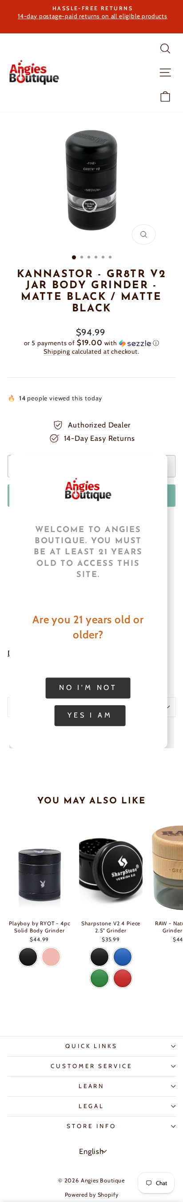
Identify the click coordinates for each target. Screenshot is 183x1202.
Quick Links (91, 1045)
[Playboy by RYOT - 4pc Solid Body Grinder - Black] (28, 957)
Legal (91, 1105)
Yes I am (90, 715)
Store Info (91, 1125)
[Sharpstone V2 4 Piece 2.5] (99, 957)
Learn (92, 1085)
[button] (91, 343)
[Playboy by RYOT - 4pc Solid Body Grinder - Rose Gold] (51, 957)
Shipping (57, 351)
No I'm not (88, 687)
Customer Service (92, 1065)
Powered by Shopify (92, 1194)
